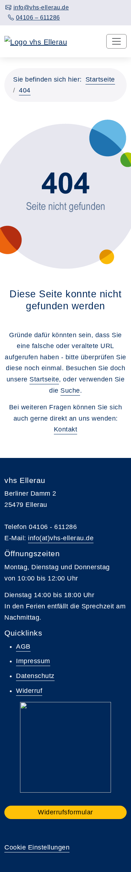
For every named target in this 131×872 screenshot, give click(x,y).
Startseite (100, 79)
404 (25, 90)
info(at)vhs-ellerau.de (61, 538)
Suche (70, 390)
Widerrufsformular (65, 812)
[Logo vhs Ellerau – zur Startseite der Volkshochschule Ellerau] (35, 41)
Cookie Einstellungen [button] (37, 847)
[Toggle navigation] (116, 41)
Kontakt (66, 429)
